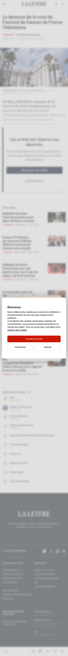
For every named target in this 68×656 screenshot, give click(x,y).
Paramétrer (20, 347)
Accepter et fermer (34, 339)
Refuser (48, 347)
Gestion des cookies (17, 330)
